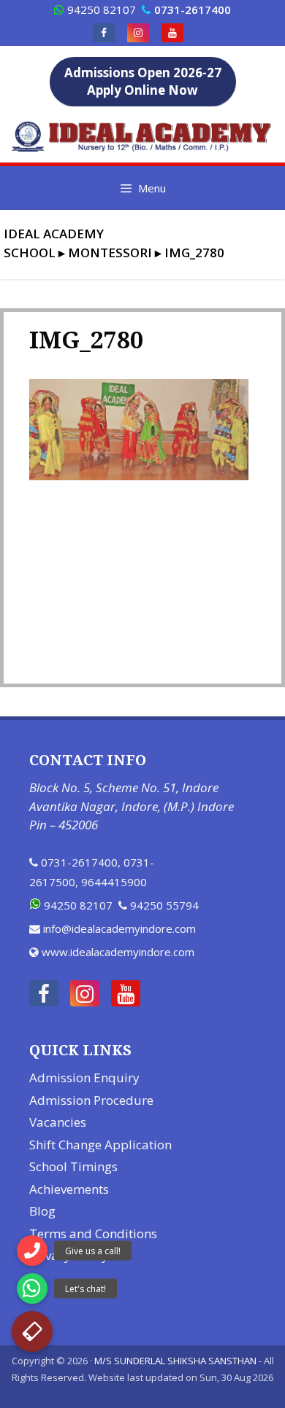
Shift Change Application (100, 1144)
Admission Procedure (91, 1100)
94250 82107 (101, 9)
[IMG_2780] (138, 476)
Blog (42, 1210)
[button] (32, 1331)
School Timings (73, 1166)
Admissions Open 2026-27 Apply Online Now (142, 81)
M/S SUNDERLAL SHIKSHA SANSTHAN (175, 1360)
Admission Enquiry (84, 1077)
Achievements (69, 1189)
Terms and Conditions (93, 1233)
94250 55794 (164, 905)
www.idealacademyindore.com (118, 951)
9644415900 (114, 882)
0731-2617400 (79, 862)
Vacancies (57, 1122)
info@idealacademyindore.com (119, 928)
